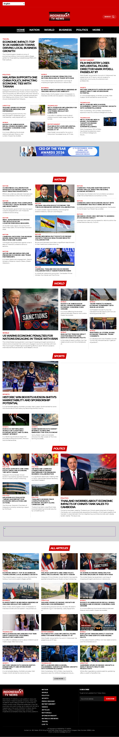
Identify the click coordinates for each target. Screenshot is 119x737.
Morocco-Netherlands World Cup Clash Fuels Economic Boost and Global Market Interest (15, 431)
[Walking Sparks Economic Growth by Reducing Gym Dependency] (37, 110)
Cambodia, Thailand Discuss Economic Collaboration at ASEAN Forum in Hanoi (53, 270)
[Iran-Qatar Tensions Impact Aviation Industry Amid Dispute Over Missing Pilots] (74, 325)
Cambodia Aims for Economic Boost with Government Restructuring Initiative (95, 203)
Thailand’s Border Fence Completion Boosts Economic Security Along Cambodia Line (43, 501)
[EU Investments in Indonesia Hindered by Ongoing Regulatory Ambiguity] (21, 591)
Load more (58, 679)
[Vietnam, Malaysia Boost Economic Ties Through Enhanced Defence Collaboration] (54, 193)
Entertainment (54, 124)
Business (45, 88)
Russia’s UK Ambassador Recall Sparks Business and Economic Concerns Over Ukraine (15, 127)
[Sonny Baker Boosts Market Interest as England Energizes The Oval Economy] (45, 420)
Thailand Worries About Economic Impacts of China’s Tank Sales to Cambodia (87, 504)
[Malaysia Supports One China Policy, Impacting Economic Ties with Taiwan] (16, 460)
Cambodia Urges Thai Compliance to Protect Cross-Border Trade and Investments (18, 204)
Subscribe (110, 699)
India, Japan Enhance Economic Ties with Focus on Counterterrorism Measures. (16, 221)
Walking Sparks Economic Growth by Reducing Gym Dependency (14, 109)
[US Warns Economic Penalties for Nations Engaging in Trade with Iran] (30, 309)
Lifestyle (6, 105)
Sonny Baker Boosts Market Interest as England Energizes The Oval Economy (44, 430)
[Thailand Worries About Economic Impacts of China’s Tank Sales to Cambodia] (88, 474)
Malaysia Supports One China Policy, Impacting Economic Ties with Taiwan (20, 82)
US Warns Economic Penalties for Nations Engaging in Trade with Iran (57, 77)
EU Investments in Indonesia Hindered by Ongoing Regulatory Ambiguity (59, 90)
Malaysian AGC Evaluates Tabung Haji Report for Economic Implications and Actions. (15, 500)
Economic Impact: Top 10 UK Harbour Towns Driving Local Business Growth (19, 46)
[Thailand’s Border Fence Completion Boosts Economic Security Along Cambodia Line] (45, 490)
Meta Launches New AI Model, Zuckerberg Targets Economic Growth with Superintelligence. (98, 106)
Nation (5, 186)
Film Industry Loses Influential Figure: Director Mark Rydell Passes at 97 (62, 128)
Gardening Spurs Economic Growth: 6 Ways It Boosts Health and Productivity (97, 667)
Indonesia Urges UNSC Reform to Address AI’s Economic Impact (95, 217)
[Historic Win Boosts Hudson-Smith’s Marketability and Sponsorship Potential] (30, 376)
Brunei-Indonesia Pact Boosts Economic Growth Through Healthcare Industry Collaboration (53, 238)
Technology (53, 105)
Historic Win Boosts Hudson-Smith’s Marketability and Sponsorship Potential (96, 91)
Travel (6, 39)
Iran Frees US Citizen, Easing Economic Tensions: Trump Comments (102, 334)
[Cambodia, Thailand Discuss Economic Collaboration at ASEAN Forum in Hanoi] (54, 257)
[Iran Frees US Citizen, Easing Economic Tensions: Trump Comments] (103, 323)
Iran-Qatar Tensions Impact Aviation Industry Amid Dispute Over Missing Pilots (73, 336)
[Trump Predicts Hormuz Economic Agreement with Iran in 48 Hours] (103, 295)
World (44, 74)
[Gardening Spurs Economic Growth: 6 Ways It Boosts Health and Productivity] (98, 653)
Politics (6, 75)
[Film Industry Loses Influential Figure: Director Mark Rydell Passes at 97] (98, 47)
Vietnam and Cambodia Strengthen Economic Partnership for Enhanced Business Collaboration (44, 471)
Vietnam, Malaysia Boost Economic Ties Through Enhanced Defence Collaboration (54, 206)
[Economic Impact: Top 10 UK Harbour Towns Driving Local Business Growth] (58, 53)
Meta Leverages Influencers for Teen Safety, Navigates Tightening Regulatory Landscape (62, 110)
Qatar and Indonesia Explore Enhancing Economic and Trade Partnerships (17, 255)
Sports (83, 87)
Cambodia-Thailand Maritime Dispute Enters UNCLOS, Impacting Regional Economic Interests (93, 189)
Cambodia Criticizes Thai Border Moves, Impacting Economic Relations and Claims (17, 238)
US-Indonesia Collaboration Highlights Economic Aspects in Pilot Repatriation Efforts (17, 189)
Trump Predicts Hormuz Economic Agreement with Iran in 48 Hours (102, 305)
